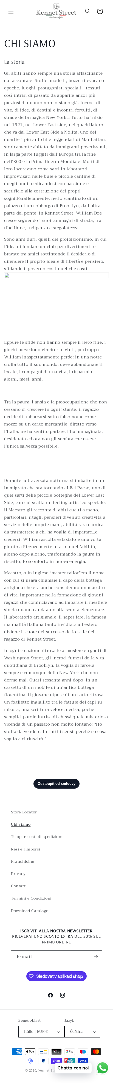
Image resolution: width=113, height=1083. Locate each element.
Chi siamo (20, 824)
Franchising (22, 861)
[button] (11, 11)
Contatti (19, 886)
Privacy (18, 873)
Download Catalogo (29, 910)
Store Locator (24, 812)
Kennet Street (49, 1070)
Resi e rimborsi (25, 849)
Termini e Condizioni (31, 898)
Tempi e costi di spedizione (37, 836)
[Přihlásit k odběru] (96, 956)
